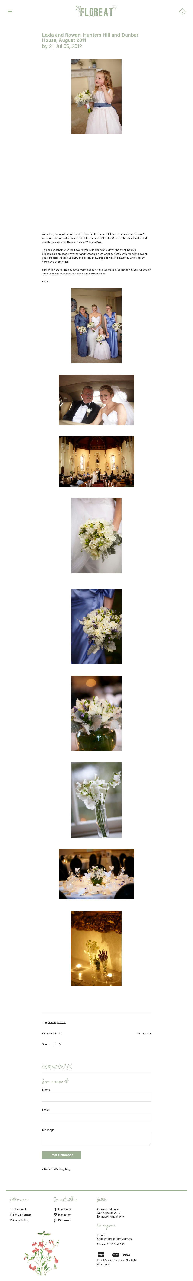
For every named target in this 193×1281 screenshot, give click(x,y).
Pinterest (64, 1220)
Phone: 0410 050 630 (111, 1244)
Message (48, 1130)
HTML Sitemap (20, 1214)
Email (45, 1110)
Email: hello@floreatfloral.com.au (114, 1237)
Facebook (64, 1209)
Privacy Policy (19, 1220)
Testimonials (18, 1209)
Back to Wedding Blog (57, 1169)
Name (46, 1089)
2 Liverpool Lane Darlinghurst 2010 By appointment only (111, 1213)
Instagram (64, 1214)
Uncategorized (57, 1022)
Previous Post (52, 1033)
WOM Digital (103, 1264)
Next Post (143, 1033)
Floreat (108, 1260)
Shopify (129, 1260)
